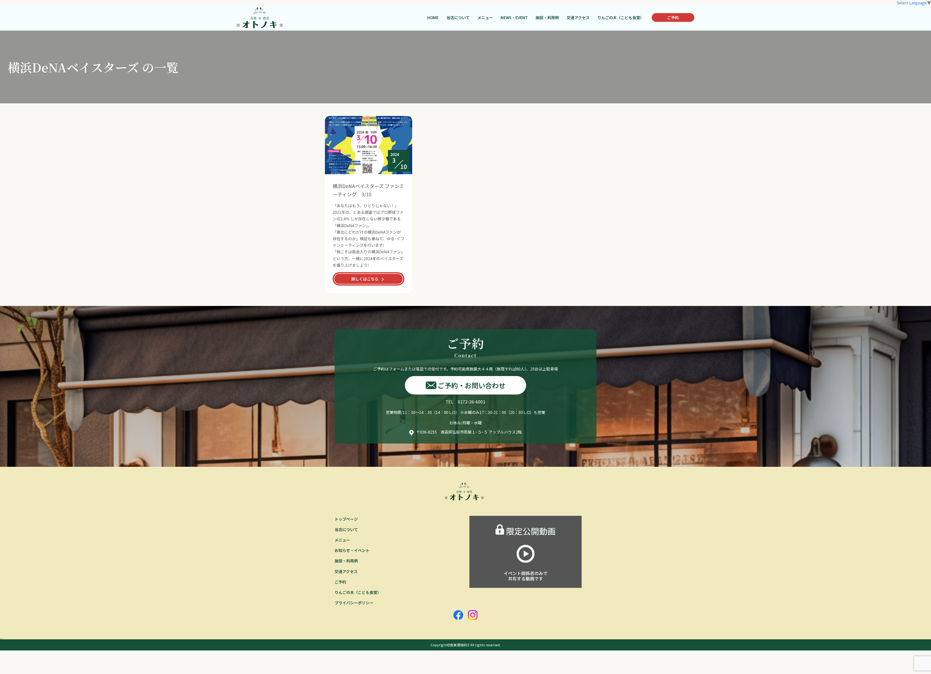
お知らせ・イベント (352, 550)
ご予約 (673, 17)
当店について (458, 17)
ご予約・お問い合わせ (472, 385)
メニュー (485, 17)
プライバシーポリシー (354, 603)
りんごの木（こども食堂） (620, 17)
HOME (433, 17)
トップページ (346, 519)
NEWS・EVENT (514, 17)
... (1, 637)
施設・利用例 (547, 17)
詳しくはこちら (364, 279)
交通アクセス (578, 17)
